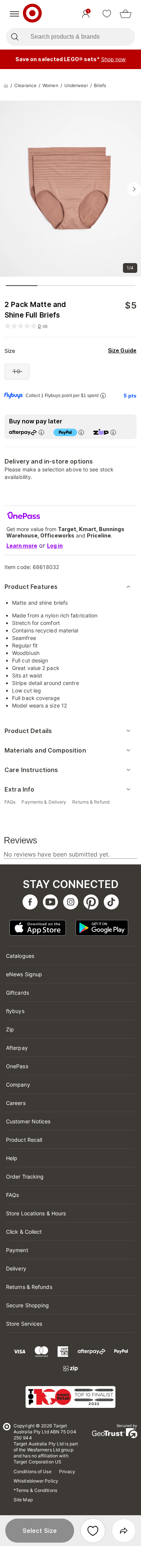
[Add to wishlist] (93, 1531)
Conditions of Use (33, 1471)
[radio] (17, 371)
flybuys (15, 1011)
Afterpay (17, 1048)
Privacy (67, 1471)
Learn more (21, 545)
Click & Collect (24, 1231)
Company (18, 1084)
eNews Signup (24, 974)
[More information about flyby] (103, 395)
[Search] (14, 37)
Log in (55, 545)
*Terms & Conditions (35, 1490)
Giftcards (17, 992)
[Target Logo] (32, 14)
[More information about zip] (113, 432)
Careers (16, 1103)
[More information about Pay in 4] (81, 432)
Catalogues (20, 956)
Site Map (23, 1499)
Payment (17, 1250)
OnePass (17, 1066)
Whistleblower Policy (36, 1481)
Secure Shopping (27, 1305)
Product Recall (24, 1140)
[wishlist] (106, 14)
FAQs (12, 1195)
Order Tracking (25, 1176)
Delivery (16, 1268)
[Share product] (124, 1531)
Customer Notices (28, 1121)
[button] (39, 1531)
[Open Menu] (14, 14)
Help (11, 1158)
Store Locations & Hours (36, 1213)
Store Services (24, 1323)
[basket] (125, 14)
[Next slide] (134, 189)
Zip (10, 1029)
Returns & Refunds (29, 1287)
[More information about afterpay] (41, 432)
